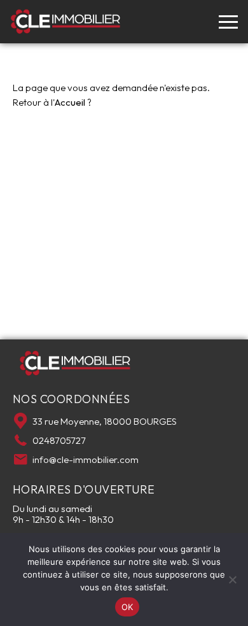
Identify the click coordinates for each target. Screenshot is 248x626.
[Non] (232, 579)
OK (127, 607)
